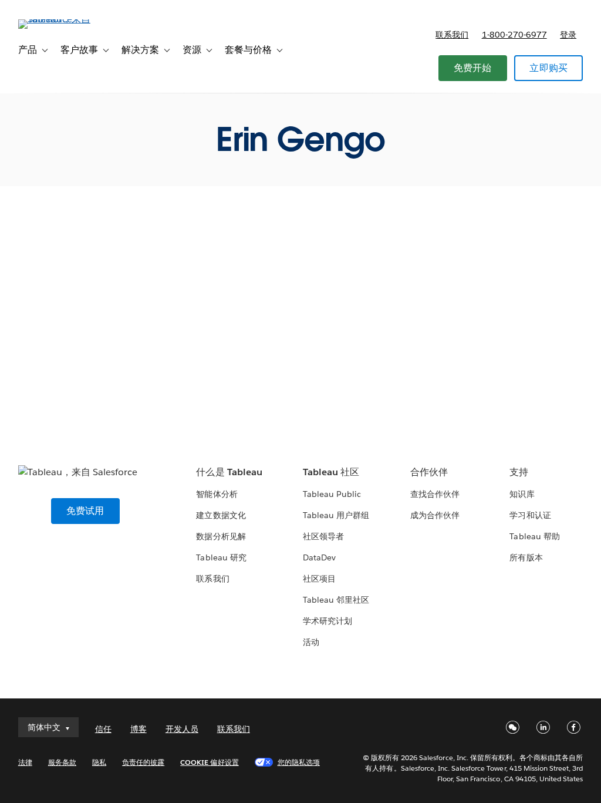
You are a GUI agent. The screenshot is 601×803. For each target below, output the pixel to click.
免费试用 (85, 511)
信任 (103, 729)
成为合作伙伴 (435, 515)
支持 (518, 472)
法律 (25, 762)
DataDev (319, 557)
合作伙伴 (429, 472)
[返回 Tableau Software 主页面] (62, 19)
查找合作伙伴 (435, 494)
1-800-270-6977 (514, 34)
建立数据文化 (220, 515)
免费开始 (473, 68)
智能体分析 (216, 494)
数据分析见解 (220, 536)
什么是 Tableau (229, 472)
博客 (138, 729)
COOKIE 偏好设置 (209, 762)
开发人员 (182, 729)
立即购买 (548, 68)
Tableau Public (332, 494)
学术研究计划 (327, 621)
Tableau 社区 (331, 472)
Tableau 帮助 (534, 536)
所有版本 (525, 557)
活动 (311, 642)
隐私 (99, 762)
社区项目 (319, 578)
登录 (568, 34)
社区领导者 (323, 536)
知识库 (521, 494)
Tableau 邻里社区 (336, 599)
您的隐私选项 (299, 762)
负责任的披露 (143, 762)
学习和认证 (530, 515)
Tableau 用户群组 (336, 515)
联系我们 (451, 34)
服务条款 (62, 762)
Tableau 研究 (221, 557)
